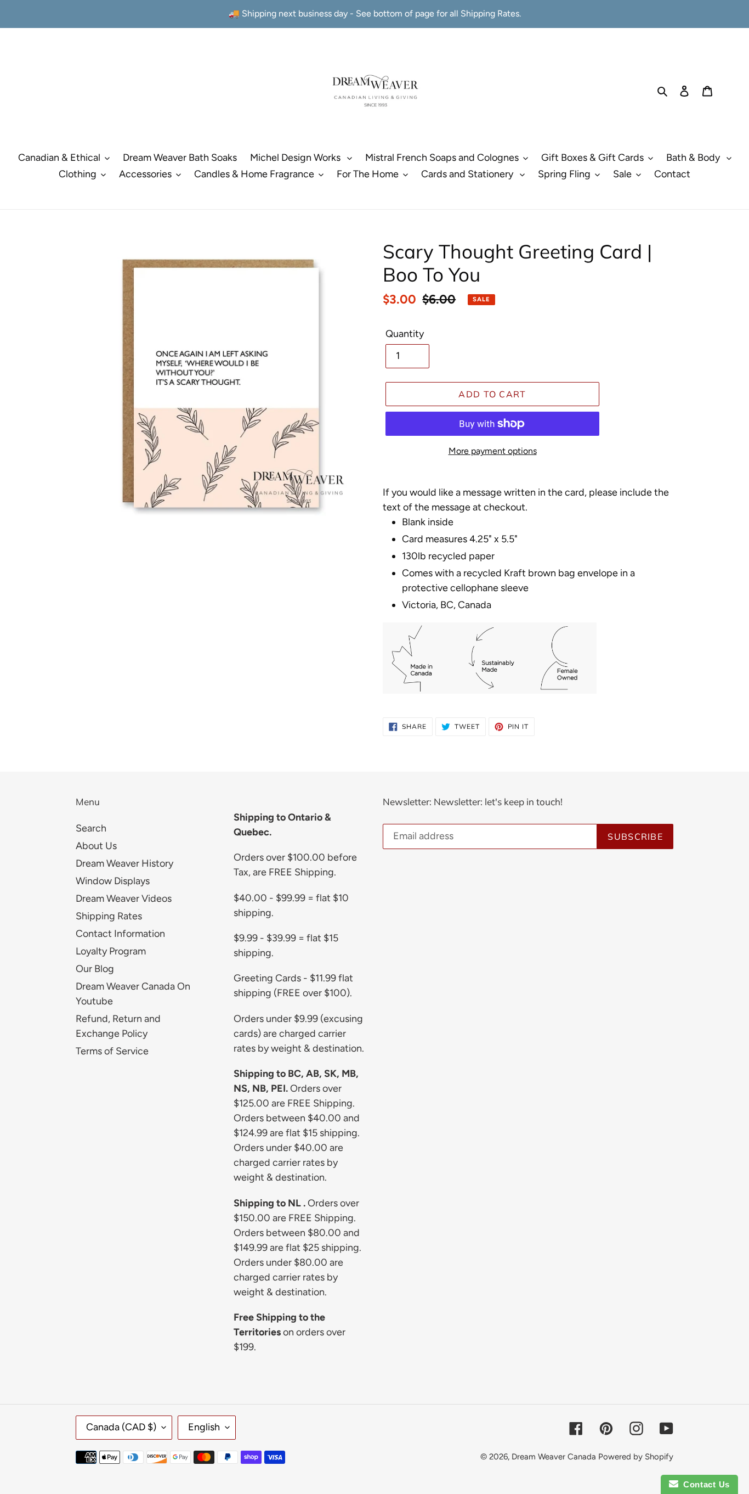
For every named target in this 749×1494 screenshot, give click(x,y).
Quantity (404, 334)
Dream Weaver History (124, 863)
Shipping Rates (109, 916)
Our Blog (95, 969)
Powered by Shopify (635, 1457)
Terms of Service (112, 1051)
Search (91, 828)
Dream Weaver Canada (554, 1457)
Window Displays (113, 881)
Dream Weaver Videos (124, 898)
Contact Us (704, 1484)
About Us (96, 846)
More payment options (493, 451)
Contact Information (120, 934)
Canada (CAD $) (121, 1427)
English (204, 1427)
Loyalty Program (111, 951)
